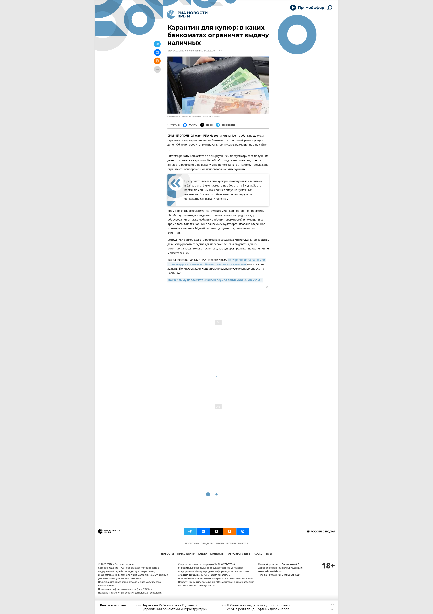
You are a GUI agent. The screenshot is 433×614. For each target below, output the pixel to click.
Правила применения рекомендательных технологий (130, 593)
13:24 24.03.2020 (175, 50)
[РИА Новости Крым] (187, 14)
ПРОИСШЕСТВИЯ (226, 544)
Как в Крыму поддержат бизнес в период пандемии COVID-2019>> (215, 280)
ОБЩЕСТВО (207, 544)
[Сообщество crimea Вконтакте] (203, 531)
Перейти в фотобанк (211, 116)
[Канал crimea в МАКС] (242, 531)
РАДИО (202, 554)
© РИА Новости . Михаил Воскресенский (184, 116)
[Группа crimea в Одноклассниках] (229, 531)
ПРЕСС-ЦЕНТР (186, 554)
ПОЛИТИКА (192, 544)
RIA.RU (258, 554)
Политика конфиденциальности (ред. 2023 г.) (125, 589)
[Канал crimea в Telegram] (190, 531)
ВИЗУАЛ (243, 544)
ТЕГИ (269, 554)
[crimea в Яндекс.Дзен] (216, 531)
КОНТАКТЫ (217, 554)
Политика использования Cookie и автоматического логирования (129, 584)
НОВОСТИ (167, 554)
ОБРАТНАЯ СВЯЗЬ (239, 554)
